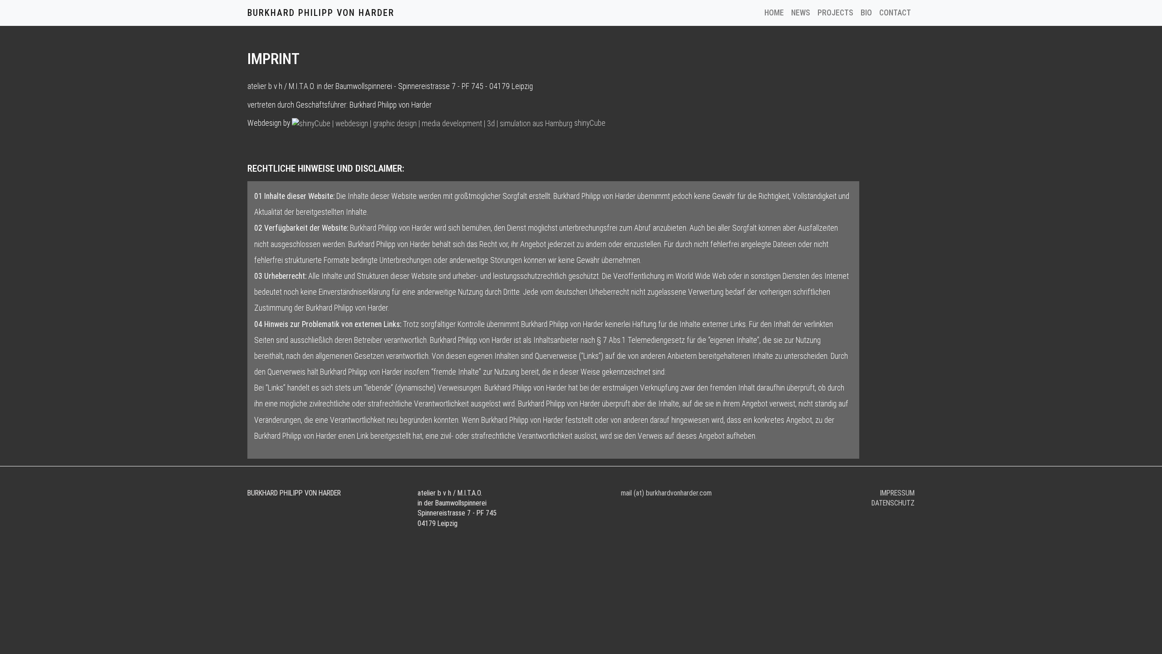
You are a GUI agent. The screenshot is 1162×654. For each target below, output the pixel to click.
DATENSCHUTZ (893, 503)
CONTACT (895, 12)
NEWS (800, 12)
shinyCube (589, 123)
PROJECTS (835, 12)
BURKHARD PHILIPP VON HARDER (320, 12)
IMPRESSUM (897, 493)
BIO (866, 12)
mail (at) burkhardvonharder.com (666, 493)
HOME (776, 12)
